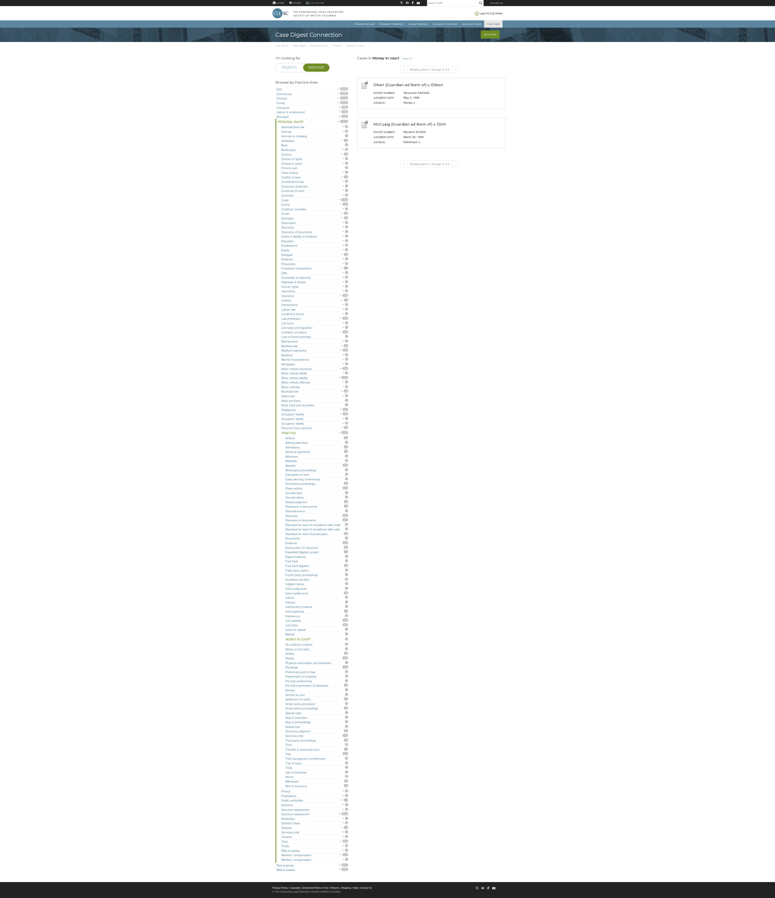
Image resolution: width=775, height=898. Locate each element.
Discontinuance (295, 511)
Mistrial (289, 634)
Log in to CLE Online (491, 13)
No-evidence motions (298, 644)
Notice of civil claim (297, 649)
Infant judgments (296, 589)
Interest (286, 300)
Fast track (291, 561)
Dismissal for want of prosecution (306, 534)
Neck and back (290, 401)
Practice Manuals (364, 23)
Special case (293, 713)
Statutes (286, 828)
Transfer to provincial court (302, 749)
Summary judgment (297, 731)
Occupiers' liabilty (292, 419)
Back (284, 145)
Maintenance (289, 341)
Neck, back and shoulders (297, 405)
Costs (285, 200)
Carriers (286, 154)
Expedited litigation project (302, 552)
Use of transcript (295, 772)
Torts (284, 841)
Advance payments (297, 452)
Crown (285, 214)
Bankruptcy (288, 150)
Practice (337, 45)
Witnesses (291, 781)
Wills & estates (290, 851)
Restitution (288, 819)
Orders (289, 654)
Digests (289, 67)
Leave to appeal (295, 630)
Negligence (288, 410)
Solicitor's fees (290, 823)
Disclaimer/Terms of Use (315, 887)
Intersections (289, 305)
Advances (291, 456)
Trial (288, 754)
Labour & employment (290, 112)
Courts (285, 204)
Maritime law (289, 346)
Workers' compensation (296, 855)
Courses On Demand (445, 23)
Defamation (288, 223)
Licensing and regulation (297, 328)
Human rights (289, 287)
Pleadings (291, 667)
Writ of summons (296, 786)
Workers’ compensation (296, 860)
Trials (288, 768)
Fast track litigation (297, 566)
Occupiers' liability (292, 414)
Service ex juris (295, 695)
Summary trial (294, 736)
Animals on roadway (294, 136)
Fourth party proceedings (301, 575)
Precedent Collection (391, 23)
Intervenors (292, 616)
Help (355, 887)
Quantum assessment (295, 810)
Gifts (284, 273)
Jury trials (291, 625)
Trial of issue (293, 763)
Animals (286, 132)
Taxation (286, 837)
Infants (289, 598)
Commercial (284, 94)
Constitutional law (292, 182)
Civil (279, 89)
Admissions (292, 447)
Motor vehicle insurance (296, 369)
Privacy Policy (280, 887)
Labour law (288, 309)
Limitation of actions (294, 332)
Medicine (287, 355)
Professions (288, 796)
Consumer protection (294, 186)
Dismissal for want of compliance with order (313, 525)
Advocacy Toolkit (472, 23)
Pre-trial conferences (298, 681)
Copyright (295, 887)
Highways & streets (293, 282)
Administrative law (292, 127)
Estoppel (286, 255)
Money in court (355, 45)
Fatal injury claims (296, 570)
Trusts (285, 846)
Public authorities (292, 800)
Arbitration (287, 141)
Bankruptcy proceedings (300, 470)
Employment (289, 245)
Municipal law (289, 391)
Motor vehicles (290, 387)
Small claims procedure (300, 704)
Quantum (287, 805)
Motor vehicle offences (295, 382)
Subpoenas (292, 727)
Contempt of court (292, 191)
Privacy (286, 791)
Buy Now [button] (490, 34)
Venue (289, 777)
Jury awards (293, 620)
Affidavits (291, 461)
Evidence (287, 259)
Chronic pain (289, 168)
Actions (290, 438)
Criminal (281, 98)
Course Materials (417, 23)
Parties (289, 658)
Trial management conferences (305, 759)
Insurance (282, 108)
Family (280, 103)
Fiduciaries (288, 264)
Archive (316, 67)
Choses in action (292, 163)
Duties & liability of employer (299, 236)
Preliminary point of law (300, 672)
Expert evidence (295, 557)
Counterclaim (293, 493)
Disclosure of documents (301, 506)
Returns (335, 887)
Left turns (287, 323)
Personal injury (319, 45)
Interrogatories (294, 611)
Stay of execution (296, 718)
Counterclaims (294, 497)
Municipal (282, 117)
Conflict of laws (291, 177)
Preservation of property (300, 676)
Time (288, 745)
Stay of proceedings (298, 722)
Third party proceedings (300, 740)
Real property (285, 865)
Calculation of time (297, 475)
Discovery (287, 227)
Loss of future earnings (296, 337)
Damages (287, 218)
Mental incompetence (295, 359)
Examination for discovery (301, 548)
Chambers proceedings (300, 484)
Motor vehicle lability (294, 373)
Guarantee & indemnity (296, 278)
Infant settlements (296, 593)
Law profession (291, 318)
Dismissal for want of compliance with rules (312, 529)
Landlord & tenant (292, 314)
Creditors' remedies (293, 209)
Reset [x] (407, 58)
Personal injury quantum (296, 428)
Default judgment (296, 502)
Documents (292, 538)
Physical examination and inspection (308, 663)
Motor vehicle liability (294, 378)
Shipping (346, 887)
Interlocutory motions (298, 607)
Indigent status (294, 584)
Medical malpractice (294, 350)
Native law (287, 396)
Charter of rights (291, 159)
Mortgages (288, 364)
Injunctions (288, 291)
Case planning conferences (302, 479)
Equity (285, 250)
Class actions (289, 173)
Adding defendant (296, 443)
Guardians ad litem (297, 579)
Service (290, 690)
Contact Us (496, 2)
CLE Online (281, 45)
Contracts (287, 195)
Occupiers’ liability (292, 423)
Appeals (290, 465)
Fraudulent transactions (296, 268)
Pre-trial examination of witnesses (306, 685)
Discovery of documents (296, 232)
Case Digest (493, 23)
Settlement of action (298, 699)
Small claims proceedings (301, 708)
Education (287, 241)
